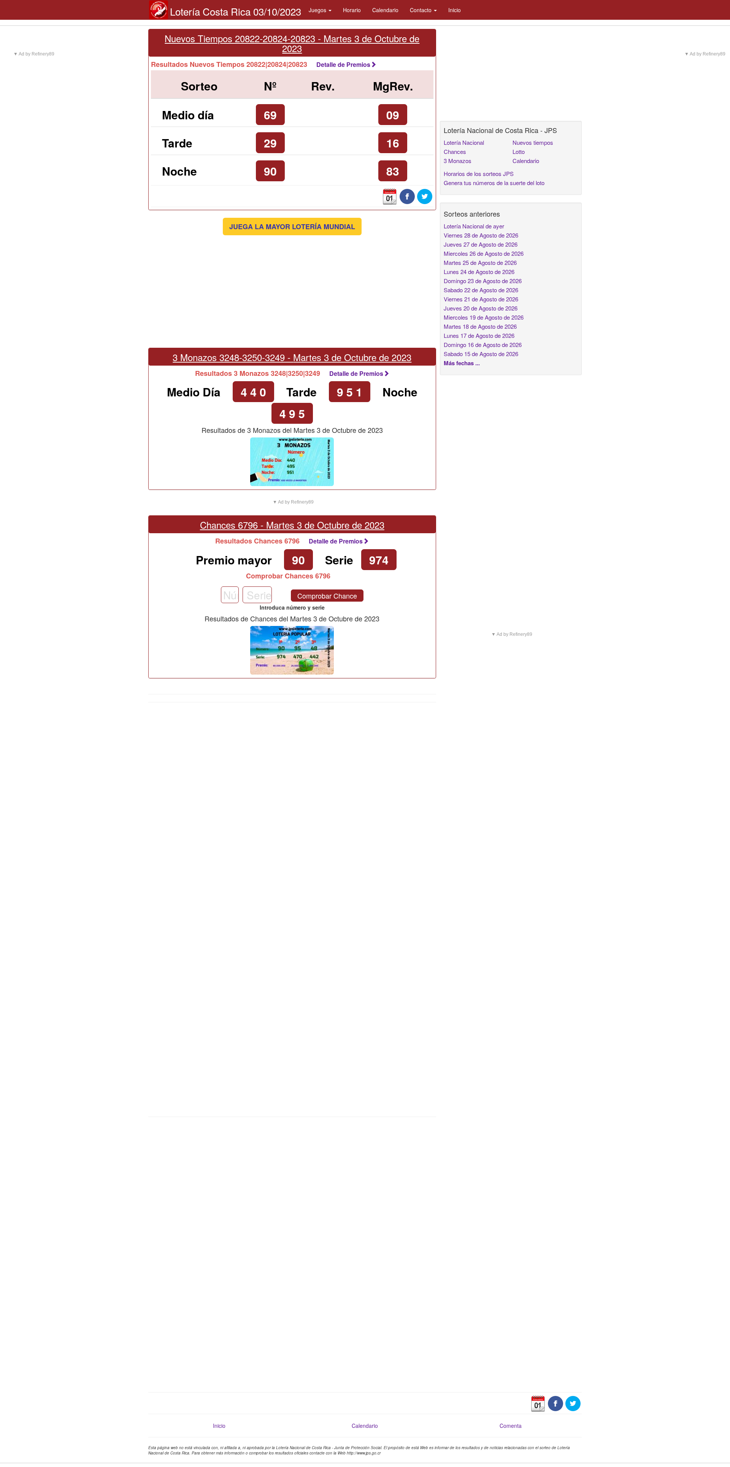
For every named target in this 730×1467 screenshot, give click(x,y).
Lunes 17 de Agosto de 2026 (479, 335)
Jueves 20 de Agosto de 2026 (480, 308)
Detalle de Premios (343, 64)
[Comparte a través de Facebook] (407, 196)
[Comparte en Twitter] (425, 196)
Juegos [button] (318, 10)
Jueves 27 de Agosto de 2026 (480, 244)
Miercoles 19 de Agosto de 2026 (484, 317)
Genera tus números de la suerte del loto (494, 183)
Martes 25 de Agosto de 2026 (480, 262)
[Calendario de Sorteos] (390, 196)
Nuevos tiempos (533, 142)
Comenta (511, 1425)
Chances (455, 151)
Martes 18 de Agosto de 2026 (480, 326)
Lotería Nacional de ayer (474, 226)
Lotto (519, 151)
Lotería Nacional (464, 142)
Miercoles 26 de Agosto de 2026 (484, 253)
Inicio (454, 10)
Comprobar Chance (327, 595)
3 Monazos (457, 161)
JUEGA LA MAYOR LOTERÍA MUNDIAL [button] (292, 226)
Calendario (385, 10)
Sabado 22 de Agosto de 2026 (481, 290)
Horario (352, 10)
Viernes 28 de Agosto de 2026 (481, 235)
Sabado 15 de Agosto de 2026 (481, 354)
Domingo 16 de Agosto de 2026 (483, 345)
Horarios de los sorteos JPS (479, 173)
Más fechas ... (462, 363)
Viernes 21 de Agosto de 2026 (481, 299)
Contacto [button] (421, 10)
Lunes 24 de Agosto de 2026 (479, 272)
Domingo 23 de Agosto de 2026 (483, 281)
